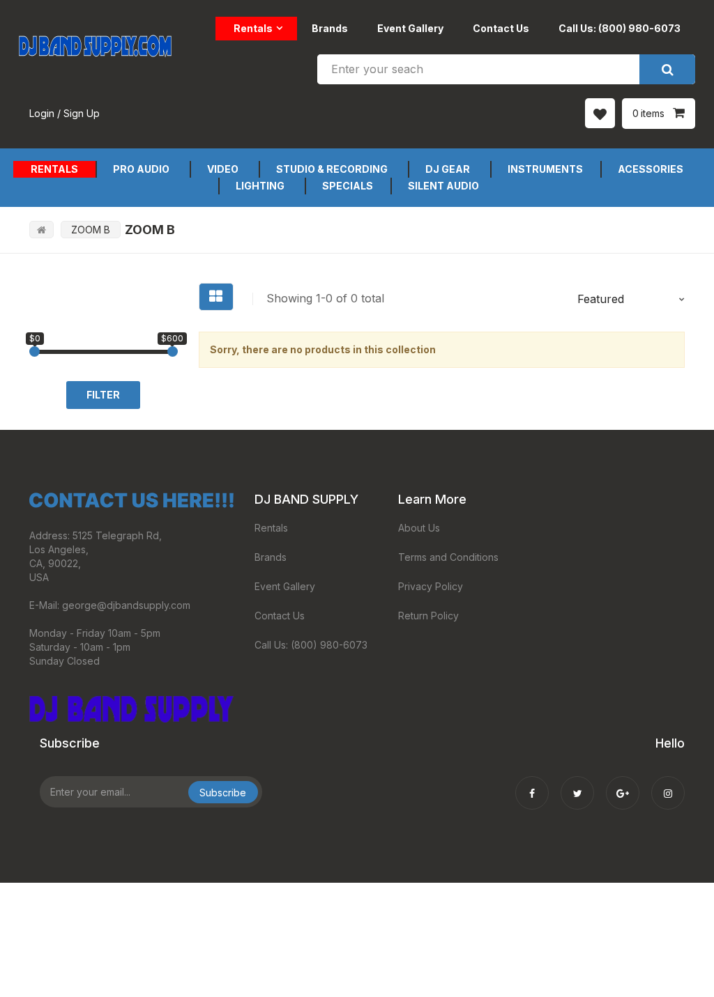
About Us (419, 528)
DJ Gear (447, 169)
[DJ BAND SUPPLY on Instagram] (668, 784)
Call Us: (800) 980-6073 (620, 28)
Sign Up (81, 113)
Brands (330, 28)
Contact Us (501, 28)
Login (41, 113)
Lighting (260, 186)
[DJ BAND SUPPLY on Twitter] (577, 784)
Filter (103, 395)
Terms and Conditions (448, 557)
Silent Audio (443, 186)
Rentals (253, 28)
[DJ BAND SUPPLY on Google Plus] (623, 784)
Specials (347, 186)
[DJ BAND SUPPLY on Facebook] (532, 784)
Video (222, 169)
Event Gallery (410, 28)
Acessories (650, 169)
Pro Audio (141, 169)
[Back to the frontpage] (41, 229)
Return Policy (428, 615)
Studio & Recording (332, 169)
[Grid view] (216, 297)
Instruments (545, 169)
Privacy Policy (430, 586)
